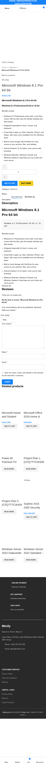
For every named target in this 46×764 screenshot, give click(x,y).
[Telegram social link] (20, 194)
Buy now (26, 183)
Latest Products (8, 702)
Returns (5, 682)
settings (33, 267)
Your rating (5, 315)
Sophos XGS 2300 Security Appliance (32, 507)
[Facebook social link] (8, 194)
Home (4, 67)
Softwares (13, 67)
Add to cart (9, 183)
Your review (7, 324)
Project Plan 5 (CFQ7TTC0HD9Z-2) (12, 505)
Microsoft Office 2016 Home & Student (33, 416)
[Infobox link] (14, 585)
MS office (5, 80)
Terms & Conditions (9, 678)
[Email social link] (14, 194)
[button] (10, 426)
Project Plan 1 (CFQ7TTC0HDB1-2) (34, 462)
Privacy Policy (7, 674)
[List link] (23, 638)
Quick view (5, 432)
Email (4, 362)
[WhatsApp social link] (17, 194)
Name (5, 352)
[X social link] (11, 194)
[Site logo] (23, 8)
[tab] (16, 197)
